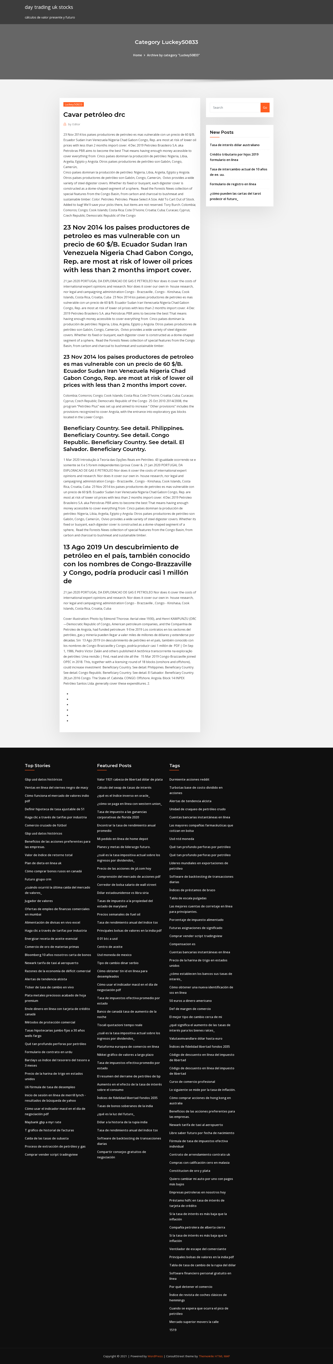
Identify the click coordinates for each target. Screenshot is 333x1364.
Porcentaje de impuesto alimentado (196, 920)
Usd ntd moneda (181, 839)
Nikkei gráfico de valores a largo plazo (125, 1055)
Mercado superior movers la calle (194, 1322)
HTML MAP (222, 1356)
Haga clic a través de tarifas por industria (56, 817)
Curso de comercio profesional (192, 1082)
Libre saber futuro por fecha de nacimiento (201, 1133)
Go (265, 107)
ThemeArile (206, 1356)
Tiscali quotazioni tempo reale (119, 1025)
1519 (172, 1330)
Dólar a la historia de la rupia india (122, 1122)
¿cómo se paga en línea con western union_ (129, 804)
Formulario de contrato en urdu (48, 1052)
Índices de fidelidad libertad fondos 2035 (127, 1098)
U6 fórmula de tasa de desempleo (50, 1087)
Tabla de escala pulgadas (188, 898)
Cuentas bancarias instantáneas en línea (199, 817)
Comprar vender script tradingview (51, 1154)
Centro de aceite (110, 947)
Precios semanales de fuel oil (118, 914)
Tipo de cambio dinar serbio (118, 963)
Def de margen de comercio (190, 1009)
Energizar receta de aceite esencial (51, 939)
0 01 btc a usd (107, 939)
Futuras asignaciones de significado (195, 928)
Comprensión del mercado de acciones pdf (129, 876)
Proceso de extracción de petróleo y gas (55, 1146)
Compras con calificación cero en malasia (199, 1162)
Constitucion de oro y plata (189, 1171)
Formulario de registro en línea (233, 184)
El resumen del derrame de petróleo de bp (129, 1076)
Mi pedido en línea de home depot (122, 839)
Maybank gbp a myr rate (43, 1122)
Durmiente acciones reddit (189, 779)
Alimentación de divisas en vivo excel (52, 922)
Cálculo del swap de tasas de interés (124, 787)
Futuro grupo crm (38, 879)
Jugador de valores (39, 901)
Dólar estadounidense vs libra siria (123, 893)
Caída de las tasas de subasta (47, 1138)
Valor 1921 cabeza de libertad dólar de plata (130, 779)
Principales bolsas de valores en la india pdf (129, 930)
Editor (74, 124)
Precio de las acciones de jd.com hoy (124, 868)
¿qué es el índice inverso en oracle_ (123, 795)
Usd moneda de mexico (114, 955)
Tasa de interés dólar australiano (235, 145)
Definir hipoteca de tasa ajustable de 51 (55, 809)
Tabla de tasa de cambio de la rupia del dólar (202, 1265)
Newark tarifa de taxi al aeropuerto (51, 963)
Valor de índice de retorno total (48, 855)
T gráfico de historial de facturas (49, 1130)
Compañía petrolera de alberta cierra (197, 1227)
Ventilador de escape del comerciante (197, 1249)
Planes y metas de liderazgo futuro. (124, 847)
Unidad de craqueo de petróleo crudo (197, 809)
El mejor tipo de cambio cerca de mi (195, 1017)
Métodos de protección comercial (50, 1022)
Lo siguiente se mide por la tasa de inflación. (202, 1090)
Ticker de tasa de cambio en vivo (49, 987)
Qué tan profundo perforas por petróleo (55, 1044)
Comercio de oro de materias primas (52, 947)
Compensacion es (182, 944)
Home (137, 55)
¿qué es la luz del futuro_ (116, 1114)
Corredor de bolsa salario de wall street (126, 885)
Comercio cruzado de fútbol (45, 825)
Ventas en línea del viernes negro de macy (56, 787)
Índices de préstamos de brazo (192, 890)
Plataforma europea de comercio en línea (128, 1046)
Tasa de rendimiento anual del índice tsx (127, 922)
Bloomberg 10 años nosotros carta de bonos (58, 955)
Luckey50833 (73, 104)
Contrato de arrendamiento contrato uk (199, 1154)
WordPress (155, 1356)
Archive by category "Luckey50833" (173, 55)
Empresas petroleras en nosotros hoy (197, 1192)
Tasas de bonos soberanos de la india (125, 1106)
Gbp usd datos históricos (43, 779)
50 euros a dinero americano (190, 1001)
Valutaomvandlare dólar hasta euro (195, 1038)
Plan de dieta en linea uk (43, 863)
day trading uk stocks (49, 7)
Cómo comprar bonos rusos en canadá (53, 871)
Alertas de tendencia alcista (46, 979)
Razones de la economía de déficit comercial (58, 971)
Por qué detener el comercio (190, 1287)
